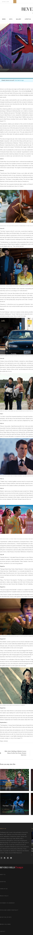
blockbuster (28, 91)
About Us (2, 874)
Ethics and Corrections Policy (9, 910)
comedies (25, 95)
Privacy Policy (4, 895)
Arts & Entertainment (8, 787)
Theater (9, 812)
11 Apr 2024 (6, 809)
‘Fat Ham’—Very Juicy (9, 806)
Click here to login (19, 80)
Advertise (3, 881)
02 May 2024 (6, 785)
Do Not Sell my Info (5, 917)
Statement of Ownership (7, 903)
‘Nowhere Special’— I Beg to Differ (14, 782)
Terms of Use (4, 888)
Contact (2, 931)
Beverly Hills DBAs (5, 924)
